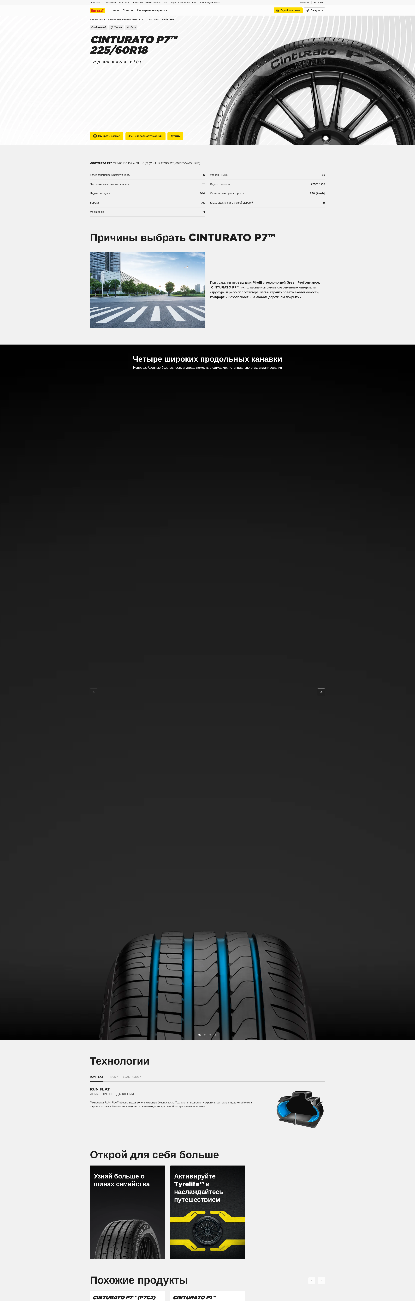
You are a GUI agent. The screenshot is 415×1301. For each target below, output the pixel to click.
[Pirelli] (100, 10)
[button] (199, 1035)
